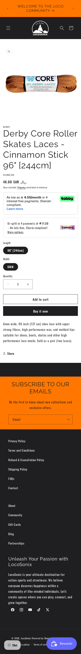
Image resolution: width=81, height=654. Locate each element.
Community (15, 515)
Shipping (21, 187)
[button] (8, 28)
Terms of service (42, 644)
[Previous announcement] (7, 8)
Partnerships (16, 543)
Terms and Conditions (21, 450)
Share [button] (10, 353)
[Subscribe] (67, 419)
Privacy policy (22, 644)
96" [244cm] (15, 250)
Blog (11, 534)
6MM (10, 267)
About (12, 505)
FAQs (11, 478)
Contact (13, 488)
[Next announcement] (73, 8)
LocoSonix (26, 638)
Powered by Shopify (42, 638)
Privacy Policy (16, 441)
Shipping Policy (17, 469)
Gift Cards (14, 524)
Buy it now (40, 311)
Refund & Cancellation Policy (26, 460)
